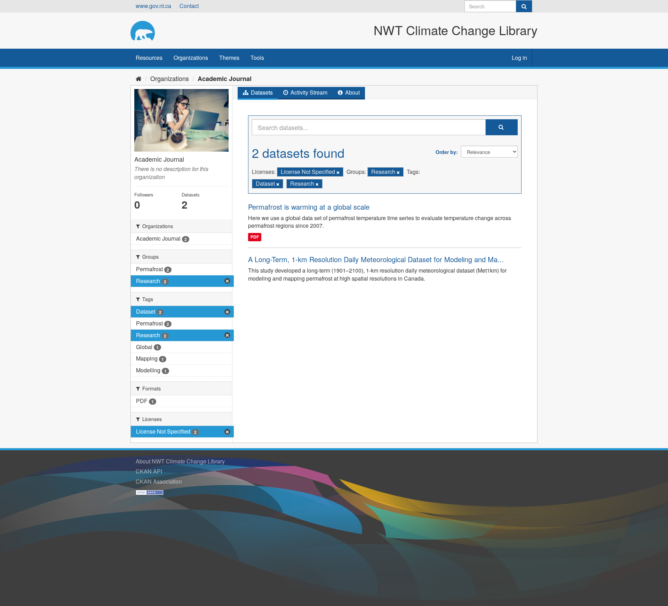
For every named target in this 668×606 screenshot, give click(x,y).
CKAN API (149, 471)
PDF (254, 237)
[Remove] (338, 172)
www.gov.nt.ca (153, 6)
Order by (446, 151)
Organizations (191, 58)
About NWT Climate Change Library (180, 461)
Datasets (261, 92)
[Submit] (524, 6)
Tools (257, 58)
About (352, 92)
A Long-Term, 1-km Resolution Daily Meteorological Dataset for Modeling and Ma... (376, 259)
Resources (149, 58)
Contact (189, 6)
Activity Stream (308, 92)
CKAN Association (159, 481)
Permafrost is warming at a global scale (308, 207)
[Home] (139, 78)
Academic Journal (225, 78)
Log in (519, 58)
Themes (229, 58)
